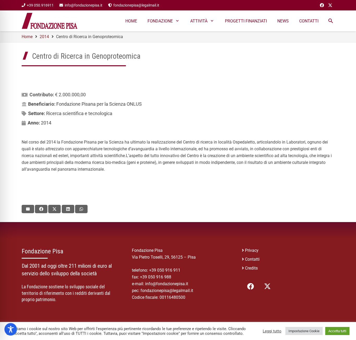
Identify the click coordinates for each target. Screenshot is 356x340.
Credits (251, 268)
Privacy (252, 250)
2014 (46, 123)
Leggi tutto (272, 331)
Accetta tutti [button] (337, 331)
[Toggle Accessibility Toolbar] (10, 329)
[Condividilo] (41, 209)
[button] (177, 20)
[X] (330, 5)
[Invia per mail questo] (28, 209)
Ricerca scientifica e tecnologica (79, 113)
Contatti (252, 259)
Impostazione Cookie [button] (304, 331)
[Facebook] (322, 5)
